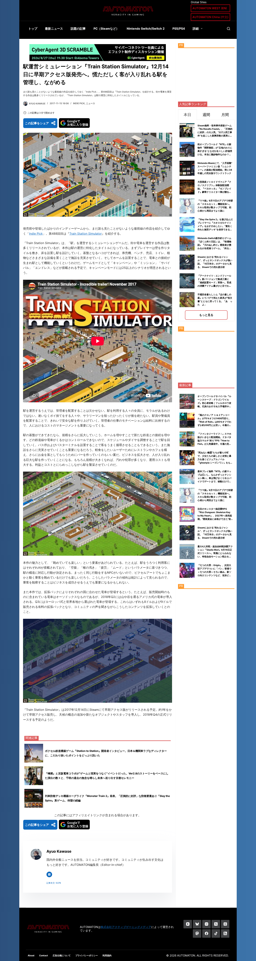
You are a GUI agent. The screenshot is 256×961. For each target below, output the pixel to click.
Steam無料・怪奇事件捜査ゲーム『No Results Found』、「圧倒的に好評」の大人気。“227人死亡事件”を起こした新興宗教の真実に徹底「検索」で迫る (215, 132)
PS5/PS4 (178, 28)
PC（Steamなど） (106, 28)
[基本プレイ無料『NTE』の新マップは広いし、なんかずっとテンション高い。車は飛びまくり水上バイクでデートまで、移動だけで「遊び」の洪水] (187, 476)
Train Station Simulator (85, 233)
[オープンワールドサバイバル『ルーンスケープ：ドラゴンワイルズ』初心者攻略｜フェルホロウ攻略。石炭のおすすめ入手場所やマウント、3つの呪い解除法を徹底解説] (187, 401)
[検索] (228, 28)
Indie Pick (79, 103)
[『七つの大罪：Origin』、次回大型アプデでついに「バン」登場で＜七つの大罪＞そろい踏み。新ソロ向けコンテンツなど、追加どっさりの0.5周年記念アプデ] (187, 570)
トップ (32, 28)
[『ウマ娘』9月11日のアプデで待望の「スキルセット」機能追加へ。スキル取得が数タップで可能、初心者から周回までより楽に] (187, 495)
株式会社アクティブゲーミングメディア (126, 927)
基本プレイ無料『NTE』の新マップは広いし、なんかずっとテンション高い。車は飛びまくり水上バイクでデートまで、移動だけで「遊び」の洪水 (214, 478)
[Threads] (225, 924)
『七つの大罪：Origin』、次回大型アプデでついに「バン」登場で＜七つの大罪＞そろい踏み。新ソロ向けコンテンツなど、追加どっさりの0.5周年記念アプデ (214, 572)
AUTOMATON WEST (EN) (209, 8)
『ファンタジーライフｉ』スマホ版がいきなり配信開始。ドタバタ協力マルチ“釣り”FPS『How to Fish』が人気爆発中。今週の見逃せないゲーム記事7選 (214, 440)
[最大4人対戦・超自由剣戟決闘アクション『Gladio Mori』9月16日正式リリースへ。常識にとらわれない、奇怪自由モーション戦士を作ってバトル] (187, 551)
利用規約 (107, 955)
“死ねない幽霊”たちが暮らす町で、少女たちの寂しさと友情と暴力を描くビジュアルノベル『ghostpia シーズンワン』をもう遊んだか (215, 459)
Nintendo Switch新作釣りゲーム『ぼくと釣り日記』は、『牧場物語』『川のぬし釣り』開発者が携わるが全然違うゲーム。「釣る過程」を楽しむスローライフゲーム (214, 245)
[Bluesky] (197, 924)
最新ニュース (54, 28)
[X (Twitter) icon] (49, 874)
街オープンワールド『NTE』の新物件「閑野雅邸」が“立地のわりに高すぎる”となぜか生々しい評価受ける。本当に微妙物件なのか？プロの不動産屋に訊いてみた (215, 151)
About (31, 955)
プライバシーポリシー (86, 955)
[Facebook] (206, 933)
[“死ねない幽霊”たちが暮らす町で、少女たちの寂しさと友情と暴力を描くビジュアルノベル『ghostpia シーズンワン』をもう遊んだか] (187, 457)
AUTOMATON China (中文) (210, 17)
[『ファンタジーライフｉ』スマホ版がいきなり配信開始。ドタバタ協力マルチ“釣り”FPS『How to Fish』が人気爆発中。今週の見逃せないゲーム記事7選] (187, 438)
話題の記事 (78, 28)
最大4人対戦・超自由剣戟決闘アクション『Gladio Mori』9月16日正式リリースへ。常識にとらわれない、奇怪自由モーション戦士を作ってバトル (215, 553)
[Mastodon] (197, 933)
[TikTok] (216, 933)
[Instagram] (206, 924)
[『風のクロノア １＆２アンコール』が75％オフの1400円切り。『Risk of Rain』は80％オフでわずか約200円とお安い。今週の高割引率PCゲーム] (187, 420)
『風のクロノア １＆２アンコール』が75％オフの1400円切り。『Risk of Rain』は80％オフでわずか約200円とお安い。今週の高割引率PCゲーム (214, 422)
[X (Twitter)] (216, 924)
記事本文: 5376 (53, 883)
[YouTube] (187, 924)
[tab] (187, 114)
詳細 (196, 28)
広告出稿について (62, 955)
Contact (43, 955)
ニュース (90, 103)
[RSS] (225, 933)
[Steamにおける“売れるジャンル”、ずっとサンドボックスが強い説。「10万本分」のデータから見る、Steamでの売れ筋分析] (187, 532)
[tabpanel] (206, 220)
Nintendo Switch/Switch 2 (146, 28)
